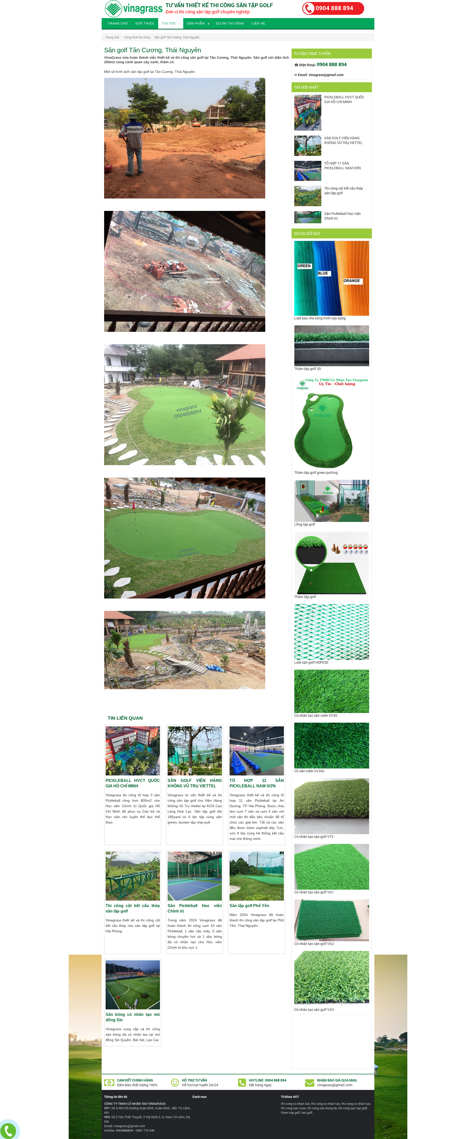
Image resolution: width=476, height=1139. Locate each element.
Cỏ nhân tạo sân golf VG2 (314, 943)
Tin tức (169, 23)
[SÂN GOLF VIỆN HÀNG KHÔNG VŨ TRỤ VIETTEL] (307, 154)
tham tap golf (290, 1112)
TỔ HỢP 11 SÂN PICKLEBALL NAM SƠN (342, 165)
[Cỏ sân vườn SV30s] (331, 767)
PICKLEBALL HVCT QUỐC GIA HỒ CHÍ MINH (344, 99)
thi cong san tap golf (352, 1108)
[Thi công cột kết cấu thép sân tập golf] (307, 204)
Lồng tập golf (304, 524)
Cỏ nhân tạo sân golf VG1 (314, 892)
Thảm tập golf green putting (316, 472)
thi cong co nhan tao (295, 1103)
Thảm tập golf (305, 596)
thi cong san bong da (322, 1108)
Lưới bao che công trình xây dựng (320, 318)
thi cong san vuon (293, 1108)
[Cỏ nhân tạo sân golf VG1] (331, 888)
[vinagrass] (133, 16)
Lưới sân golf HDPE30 (311, 662)
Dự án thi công (230, 23)
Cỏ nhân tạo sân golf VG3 (314, 1009)
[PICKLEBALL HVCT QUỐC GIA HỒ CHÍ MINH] (307, 129)
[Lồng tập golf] (331, 520)
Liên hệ (258, 23)
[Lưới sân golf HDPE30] (331, 658)
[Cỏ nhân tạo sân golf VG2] (331, 940)
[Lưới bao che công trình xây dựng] (331, 314)
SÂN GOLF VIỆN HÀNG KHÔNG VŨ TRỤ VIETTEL (343, 140)
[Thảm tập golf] (331, 593)
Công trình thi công (137, 37)
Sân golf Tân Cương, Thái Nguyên (177, 37)
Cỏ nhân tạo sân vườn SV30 (315, 715)
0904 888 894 (334, 8)
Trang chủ (118, 23)
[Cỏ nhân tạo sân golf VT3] (331, 832)
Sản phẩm (196, 23)
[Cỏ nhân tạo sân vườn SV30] (331, 711)
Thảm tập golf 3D (307, 368)
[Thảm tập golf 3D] (331, 365)
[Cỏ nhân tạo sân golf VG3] (331, 1005)
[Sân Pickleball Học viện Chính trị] (307, 222)
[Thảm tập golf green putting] (331, 468)
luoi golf (306, 1112)
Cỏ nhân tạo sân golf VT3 (313, 836)
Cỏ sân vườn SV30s (309, 771)
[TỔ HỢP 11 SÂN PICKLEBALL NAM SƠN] (307, 179)
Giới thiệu (144, 23)
